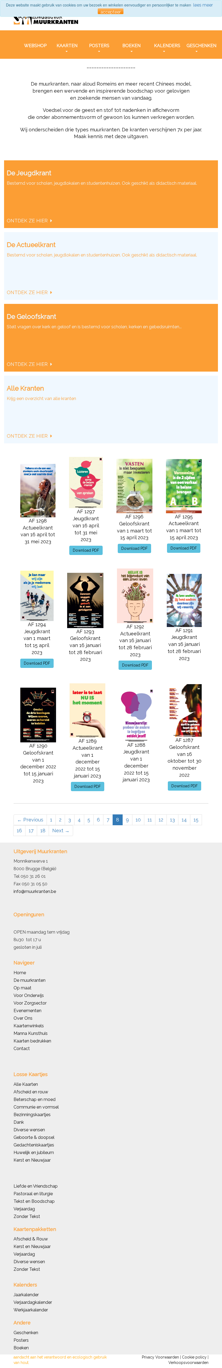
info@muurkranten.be (35, 891)
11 (150, 820)
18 (42, 830)
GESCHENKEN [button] (198, 45)
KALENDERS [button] (165, 45)
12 (161, 820)
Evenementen (27, 1010)
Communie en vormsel (36, 1107)
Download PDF (86, 550)
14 (184, 820)
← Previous (30, 820)
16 (19, 830)
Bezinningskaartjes (32, 1114)
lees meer (203, 5)
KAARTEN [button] (67, 45)
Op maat (22, 987)
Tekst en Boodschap (34, 1201)
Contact (22, 1048)
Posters (21, 1340)
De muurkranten (29, 980)
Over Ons (23, 1018)
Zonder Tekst (27, 1269)
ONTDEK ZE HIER (28, 220)
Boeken (21, 1347)
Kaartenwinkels (29, 1025)
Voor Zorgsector (30, 1003)
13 (172, 820)
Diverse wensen (29, 1129)
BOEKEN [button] (131, 45)
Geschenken (26, 1332)
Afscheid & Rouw (31, 1239)
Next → (61, 830)
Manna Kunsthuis (31, 1033)
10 (138, 820)
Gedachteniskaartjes (34, 1145)
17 (31, 830)
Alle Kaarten (26, 1084)
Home (20, 972)
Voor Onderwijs (29, 995)
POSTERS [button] (99, 45)
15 (196, 820)
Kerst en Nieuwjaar (32, 1160)
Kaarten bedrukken (32, 1041)
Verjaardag (24, 1208)
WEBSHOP (35, 45)
